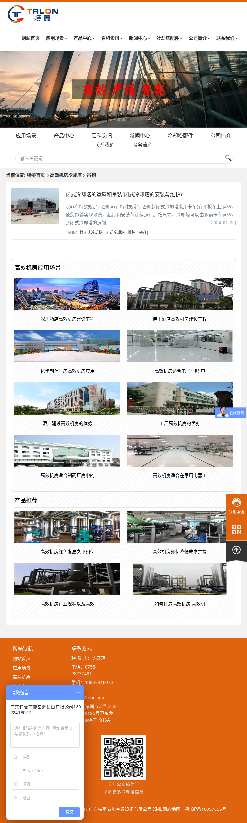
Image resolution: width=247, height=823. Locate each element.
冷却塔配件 (168, 37)
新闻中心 (138, 37)
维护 (131, 232)
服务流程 (142, 144)
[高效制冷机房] (123, 89)
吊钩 (142, 232)
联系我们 (225, 37)
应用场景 (55, 37)
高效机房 (22, 677)
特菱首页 (36, 175)
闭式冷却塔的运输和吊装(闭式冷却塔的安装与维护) (124, 194)
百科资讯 (110, 37)
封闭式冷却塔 (91, 232)
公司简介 (198, 37)
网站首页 (31, 37)
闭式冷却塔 (115, 232)
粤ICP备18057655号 (205, 809)
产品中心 (83, 37)
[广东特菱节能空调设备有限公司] (33, 19)
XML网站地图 (166, 809)
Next (6, 89)
